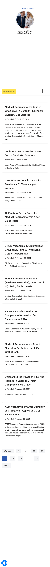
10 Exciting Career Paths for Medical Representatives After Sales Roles (22, 217)
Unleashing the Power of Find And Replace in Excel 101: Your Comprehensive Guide (24, 381)
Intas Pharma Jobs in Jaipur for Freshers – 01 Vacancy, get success (23, 184)
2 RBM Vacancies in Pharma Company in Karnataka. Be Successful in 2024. (21, 315)
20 (34, 451)
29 (37, 458)
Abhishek (10, 119)
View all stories (28, 9)
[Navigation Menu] (45, 91)
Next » (6, 465)
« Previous (8, 451)
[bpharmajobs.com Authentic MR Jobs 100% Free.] (9, 91)
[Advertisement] (25, 62)
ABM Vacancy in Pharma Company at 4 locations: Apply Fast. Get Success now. (25, 410)
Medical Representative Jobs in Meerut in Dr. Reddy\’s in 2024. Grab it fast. (23, 348)
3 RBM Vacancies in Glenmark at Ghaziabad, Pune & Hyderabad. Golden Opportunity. (24, 250)
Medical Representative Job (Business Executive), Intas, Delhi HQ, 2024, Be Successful (24, 282)
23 (13, 458)
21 (42, 451)
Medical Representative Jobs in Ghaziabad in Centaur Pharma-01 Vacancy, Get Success (24, 111)
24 (21, 458)
